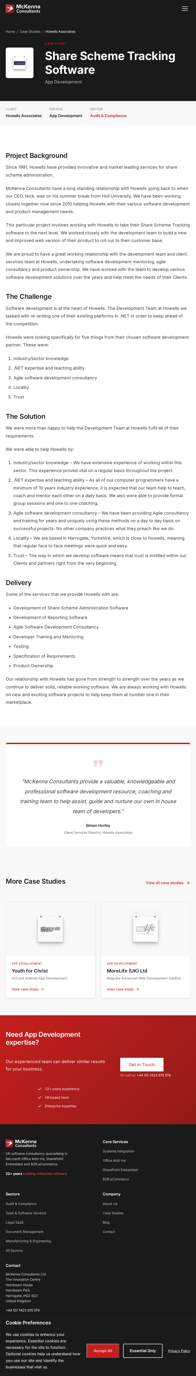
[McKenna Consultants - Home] (23, 8)
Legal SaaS (14, 1222)
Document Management (25, 1232)
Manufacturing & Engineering (28, 1241)
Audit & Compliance (108, 115)
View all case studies (165, 882)
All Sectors (14, 1250)
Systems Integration (118, 1151)
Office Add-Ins (114, 1160)
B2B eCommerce (116, 1179)
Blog (106, 1222)
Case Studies (30, 31)
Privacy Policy (179, 1351)
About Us (110, 1204)
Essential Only (143, 1350)
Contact (109, 1232)
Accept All (103, 1350)
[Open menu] (185, 8)
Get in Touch (142, 1064)
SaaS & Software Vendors (26, 1213)
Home (10, 31)
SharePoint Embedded (120, 1170)
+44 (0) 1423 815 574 (154, 1075)
